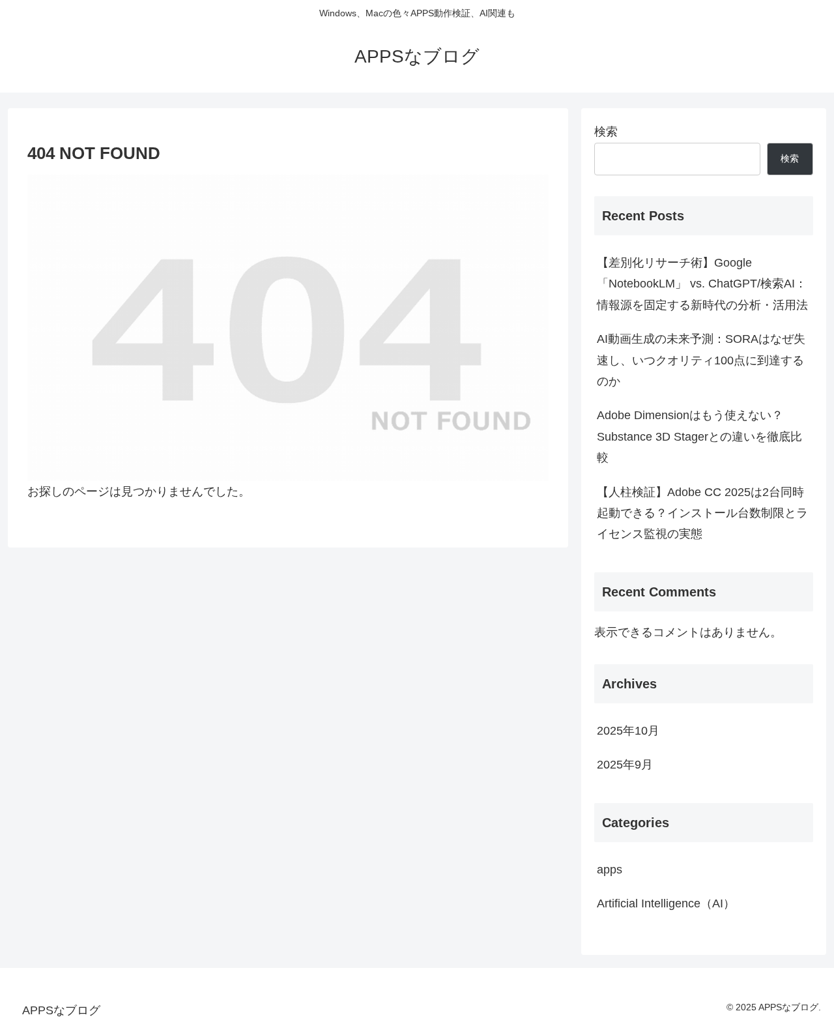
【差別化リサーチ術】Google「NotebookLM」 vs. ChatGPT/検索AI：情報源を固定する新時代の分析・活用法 (702, 284)
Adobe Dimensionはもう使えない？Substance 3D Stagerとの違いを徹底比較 (699, 436)
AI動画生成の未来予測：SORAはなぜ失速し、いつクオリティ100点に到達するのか (701, 360)
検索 (606, 131)
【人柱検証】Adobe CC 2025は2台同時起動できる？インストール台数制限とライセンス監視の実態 (702, 513)
